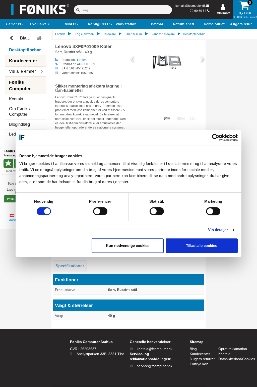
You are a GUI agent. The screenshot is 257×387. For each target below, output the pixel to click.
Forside (60, 34)
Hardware (109, 34)
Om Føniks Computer (19, 111)
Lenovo (82, 60)
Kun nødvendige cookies (127, 245)
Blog (193, 349)
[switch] (100, 211)
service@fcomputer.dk (154, 366)
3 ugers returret (202, 359)
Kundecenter (200, 354)
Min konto (223, 13)
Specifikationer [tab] (69, 266)
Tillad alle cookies (201, 245)
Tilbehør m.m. (133, 34)
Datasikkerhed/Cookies (236, 359)
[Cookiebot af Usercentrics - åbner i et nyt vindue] (216, 137)
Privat (10, 198)
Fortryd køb (199, 364)
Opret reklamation (232, 349)
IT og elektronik (84, 34)
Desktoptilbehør (25, 50)
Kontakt (16, 99)
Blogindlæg (19, 124)
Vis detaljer (218, 230)
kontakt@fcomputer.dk (190, 6)
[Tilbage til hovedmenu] (39, 38)
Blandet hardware (26, 38)
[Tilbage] (12, 38)
